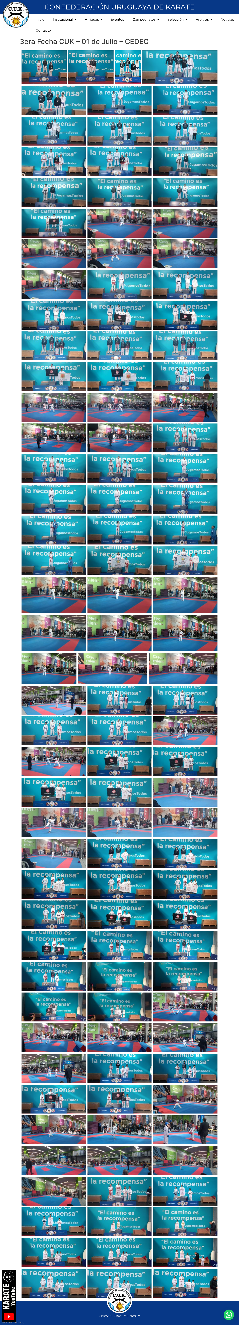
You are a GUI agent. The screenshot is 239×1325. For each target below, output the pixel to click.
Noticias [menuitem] (227, 19)
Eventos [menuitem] (117, 19)
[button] (229, 1315)
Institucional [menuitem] (63, 19)
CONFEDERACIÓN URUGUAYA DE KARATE (120, 7)
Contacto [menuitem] (43, 30)
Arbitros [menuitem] (202, 19)
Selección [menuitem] (175, 19)
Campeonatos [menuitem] (144, 19)
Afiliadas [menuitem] (92, 19)
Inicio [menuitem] (40, 19)
